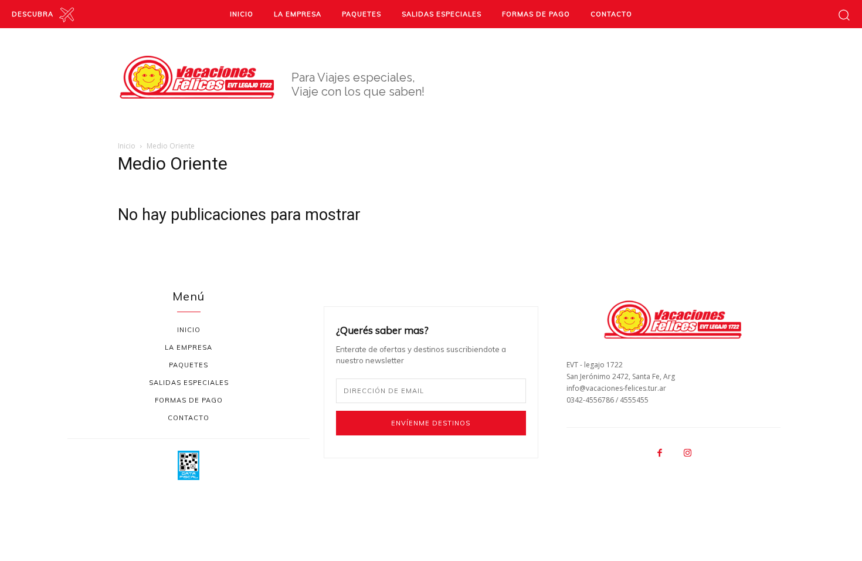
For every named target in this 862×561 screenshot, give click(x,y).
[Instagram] (687, 453)
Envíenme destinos (430, 423)
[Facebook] (660, 453)
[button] (844, 14)
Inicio (126, 146)
